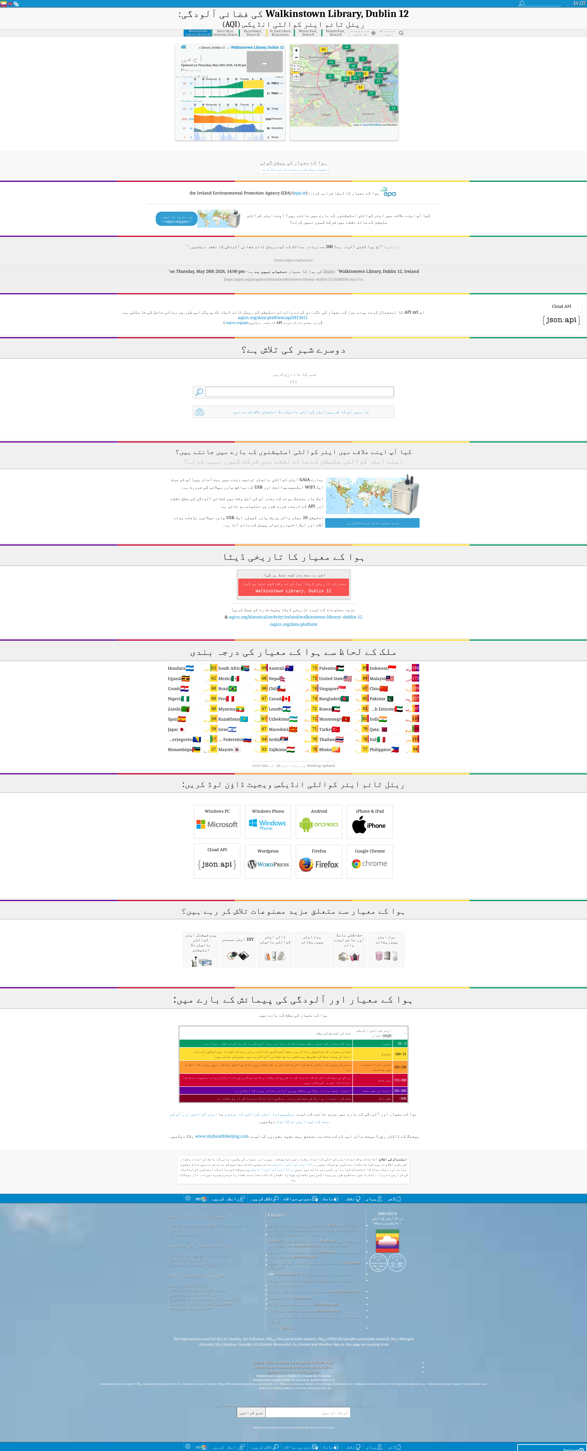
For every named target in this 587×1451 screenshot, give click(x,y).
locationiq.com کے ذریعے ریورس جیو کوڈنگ (303, 1304)
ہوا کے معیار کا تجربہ (189, 1259)
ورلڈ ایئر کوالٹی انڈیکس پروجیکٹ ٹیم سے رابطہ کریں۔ (211, 1227)
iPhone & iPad (370, 811)
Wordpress (268, 851)
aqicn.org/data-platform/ (294, 624)
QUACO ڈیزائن (280, 1327)
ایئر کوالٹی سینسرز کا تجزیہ (195, 1264)
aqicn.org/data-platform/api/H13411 (273, 317)
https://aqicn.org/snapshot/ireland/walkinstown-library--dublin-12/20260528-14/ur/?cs (293, 279)
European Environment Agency (292, 1371)
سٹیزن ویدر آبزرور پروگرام (326, 1273)
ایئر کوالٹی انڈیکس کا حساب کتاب (199, 1289)
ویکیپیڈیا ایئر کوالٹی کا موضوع (260, 1114)
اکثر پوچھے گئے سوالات (199, 1274)
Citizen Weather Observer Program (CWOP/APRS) (292, 1362)
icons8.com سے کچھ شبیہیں (290, 1297)
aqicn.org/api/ (237, 322)
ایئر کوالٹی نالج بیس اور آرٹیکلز (200, 1255)
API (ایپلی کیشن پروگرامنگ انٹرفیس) (201, 1303)
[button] (350, 76)
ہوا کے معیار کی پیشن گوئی (193, 1294)
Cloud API (217, 849)
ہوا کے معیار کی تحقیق (200, 1244)
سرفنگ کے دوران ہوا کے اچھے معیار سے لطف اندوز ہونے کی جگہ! (314, 1319)
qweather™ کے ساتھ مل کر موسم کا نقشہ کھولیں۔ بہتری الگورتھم (314, 1265)
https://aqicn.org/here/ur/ (293, 260)
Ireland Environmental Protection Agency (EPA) (292, 1367)
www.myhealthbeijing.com (222, 1136)
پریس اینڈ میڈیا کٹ (186, 1234)
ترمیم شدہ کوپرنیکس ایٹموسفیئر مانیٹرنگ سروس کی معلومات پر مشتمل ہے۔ (312, 1282)
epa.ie (300, 193)
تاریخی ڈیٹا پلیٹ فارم (190, 1308)
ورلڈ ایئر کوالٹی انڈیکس (294, 1164)
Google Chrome (370, 851)
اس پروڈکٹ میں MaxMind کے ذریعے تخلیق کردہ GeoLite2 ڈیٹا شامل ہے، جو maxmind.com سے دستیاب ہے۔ (314, 1243)
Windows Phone (268, 811)
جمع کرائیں (251, 1412)
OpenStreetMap (372, 124)
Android (319, 811)
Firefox (319, 851)
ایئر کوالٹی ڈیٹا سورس (190, 1285)
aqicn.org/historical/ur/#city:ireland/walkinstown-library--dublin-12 (295, 617)
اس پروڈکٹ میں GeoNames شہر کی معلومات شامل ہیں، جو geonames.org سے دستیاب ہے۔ (315, 1254)
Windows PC (217, 811)
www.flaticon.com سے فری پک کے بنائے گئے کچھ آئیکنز (313, 1291)
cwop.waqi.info (286, 1273)
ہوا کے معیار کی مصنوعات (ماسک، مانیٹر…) (206, 1299)
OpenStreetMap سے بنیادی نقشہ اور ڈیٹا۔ (303, 1310)
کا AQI (229, 47)
